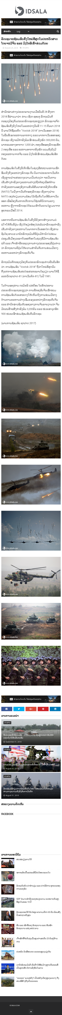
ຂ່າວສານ (25, 48)
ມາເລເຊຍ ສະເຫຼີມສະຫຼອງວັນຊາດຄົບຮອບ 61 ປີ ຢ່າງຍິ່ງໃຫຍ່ (28, 764)
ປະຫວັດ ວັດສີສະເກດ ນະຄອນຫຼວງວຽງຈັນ (33, 952)
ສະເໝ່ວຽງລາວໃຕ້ (24, 859)
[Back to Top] (31, 1011)
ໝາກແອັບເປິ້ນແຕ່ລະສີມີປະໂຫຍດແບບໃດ (33, 872)
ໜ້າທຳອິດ (7, 31)
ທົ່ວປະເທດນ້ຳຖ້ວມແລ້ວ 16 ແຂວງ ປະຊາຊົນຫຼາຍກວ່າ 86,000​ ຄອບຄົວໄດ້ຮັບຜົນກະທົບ (28, 736)
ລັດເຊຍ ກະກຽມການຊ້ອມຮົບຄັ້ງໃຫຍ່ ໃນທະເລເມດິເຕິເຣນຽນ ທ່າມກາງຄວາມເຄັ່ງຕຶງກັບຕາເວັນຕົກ (28, 790)
